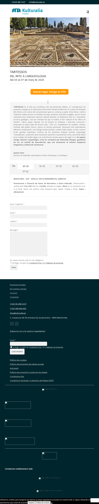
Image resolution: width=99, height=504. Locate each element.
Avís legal (14, 368)
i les (46, 347)
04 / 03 (42, 166)
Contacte (14, 297)
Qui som (13, 293)
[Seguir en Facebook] (12, 324)
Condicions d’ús (17, 376)
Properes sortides (18, 285)
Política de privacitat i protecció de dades (28, 372)
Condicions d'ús (35, 263)
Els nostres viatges (18, 289)
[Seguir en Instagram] (17, 324)
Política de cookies (18, 360)
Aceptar (31, 502)
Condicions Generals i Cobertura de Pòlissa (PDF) (32, 381)
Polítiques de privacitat (54, 263)
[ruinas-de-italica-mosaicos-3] (49, 67)
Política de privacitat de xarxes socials (27, 364)
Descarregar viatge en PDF (49, 91)
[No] (52, 503)
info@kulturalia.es (18, 313)
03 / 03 (25, 166)
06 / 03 (75, 166)
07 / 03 (25, 171)
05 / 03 (58, 166)
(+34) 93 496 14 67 (18, 304)
